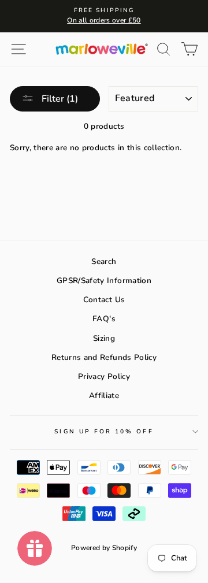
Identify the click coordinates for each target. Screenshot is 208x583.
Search (103, 261)
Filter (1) (58, 98)
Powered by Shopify (104, 547)
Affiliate (104, 395)
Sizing (104, 338)
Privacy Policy (104, 376)
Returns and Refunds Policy (104, 357)
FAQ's (104, 318)
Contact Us (104, 299)
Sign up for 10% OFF (103, 432)
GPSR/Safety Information (104, 280)
